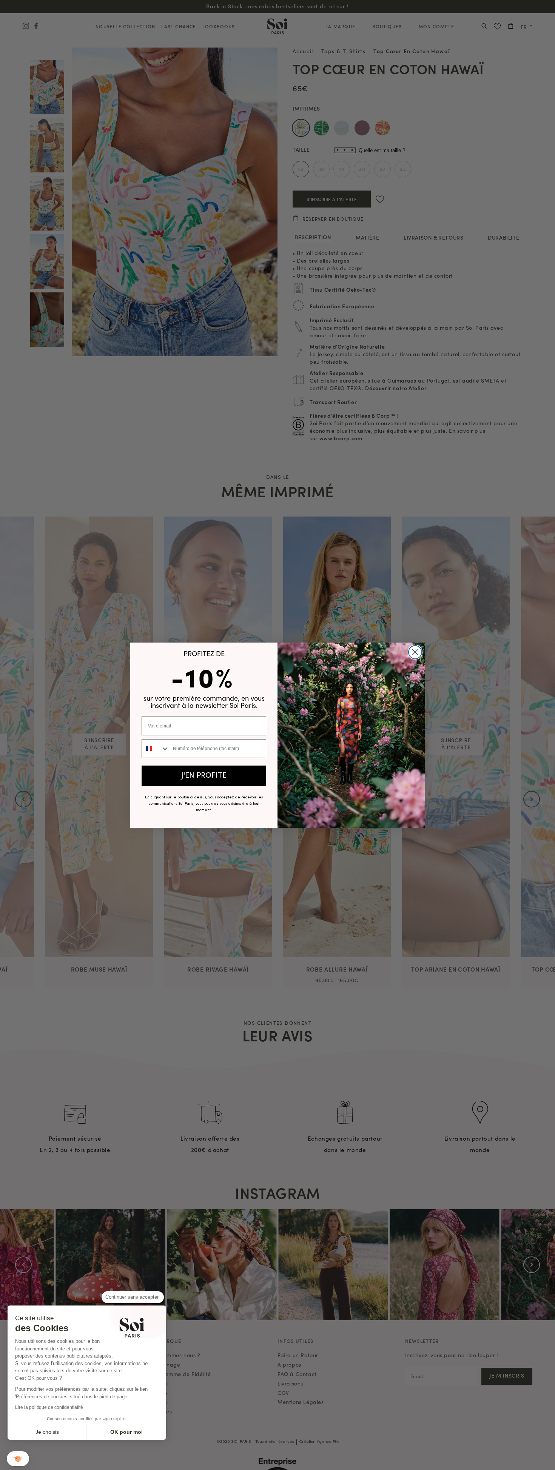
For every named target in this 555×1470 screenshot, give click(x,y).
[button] (18, 1459)
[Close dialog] (415, 652)
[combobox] (155, 749)
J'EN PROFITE (204, 776)
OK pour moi (126, 1432)
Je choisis (47, 1432)
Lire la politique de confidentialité (49, 1407)
